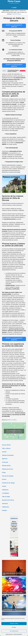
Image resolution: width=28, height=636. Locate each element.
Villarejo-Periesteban (8, 455)
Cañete (4, 486)
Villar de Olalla (6, 496)
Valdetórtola (5, 507)
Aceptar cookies (14, 623)
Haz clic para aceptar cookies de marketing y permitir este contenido (14, 431)
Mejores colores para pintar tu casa (12, 592)
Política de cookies (9, 634)
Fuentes (4, 451)
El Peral (4, 479)
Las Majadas (5, 493)
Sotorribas (5, 503)
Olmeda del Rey (6, 465)
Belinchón (4, 458)
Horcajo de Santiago (7, 476)
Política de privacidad (18, 634)
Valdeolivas (5, 489)
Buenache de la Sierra (8, 500)
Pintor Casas (14, 1)
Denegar (14, 627)
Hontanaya (5, 462)
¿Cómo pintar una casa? (9, 609)
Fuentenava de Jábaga (8, 483)
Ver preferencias (14, 631)
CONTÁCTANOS (16, 14)
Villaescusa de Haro (7, 469)
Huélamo (4, 510)
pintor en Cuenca (11, 419)
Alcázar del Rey (6, 445)
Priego (4, 472)
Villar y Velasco (6, 448)
